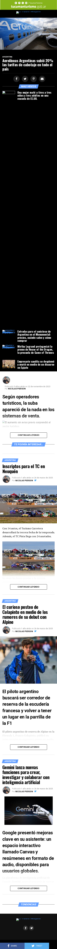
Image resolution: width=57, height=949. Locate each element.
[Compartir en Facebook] (16, 78)
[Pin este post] (33, 78)
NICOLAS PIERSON (17, 389)
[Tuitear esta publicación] (24, 78)
